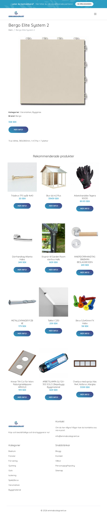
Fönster (12, 456)
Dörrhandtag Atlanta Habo (22, 258)
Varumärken (25, 112)
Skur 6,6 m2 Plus (53, 195)
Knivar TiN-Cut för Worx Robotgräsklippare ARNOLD (22, 384)
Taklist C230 (53, 320)
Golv (10, 470)
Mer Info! (18, 129)
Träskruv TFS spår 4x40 (22, 195)
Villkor (58, 461)
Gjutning (12, 465)
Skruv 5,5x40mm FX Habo (85, 322)
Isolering (12, 475)
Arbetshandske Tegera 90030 (85, 197)
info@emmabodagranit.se (67, 436)
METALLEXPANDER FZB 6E (22, 322)
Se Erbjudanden (84, 4)
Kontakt (59, 456)
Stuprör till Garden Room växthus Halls (53, 258)
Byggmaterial (14, 490)
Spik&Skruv (13, 480)
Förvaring (12, 461)
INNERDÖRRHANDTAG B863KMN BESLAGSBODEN (84, 259)
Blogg (58, 451)
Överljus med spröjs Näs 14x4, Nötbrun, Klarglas (85, 383)
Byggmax (36, 112)
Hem (10, 30)
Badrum (12, 451)
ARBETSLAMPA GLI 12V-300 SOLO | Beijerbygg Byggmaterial (53, 384)
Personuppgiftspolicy (65, 465)
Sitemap (59, 470)
